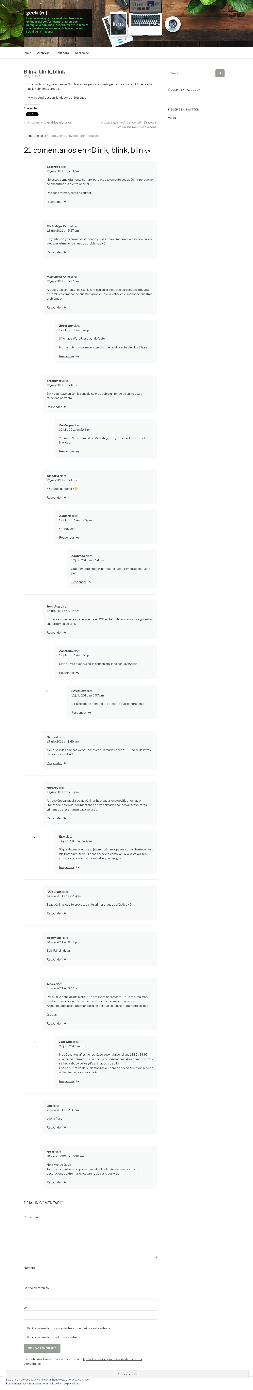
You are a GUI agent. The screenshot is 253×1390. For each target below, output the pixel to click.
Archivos (43, 53)
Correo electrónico (36, 1288)
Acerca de (82, 53)
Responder (54, 202)
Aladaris (53, 476)
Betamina (54, 938)
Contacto (62, 53)
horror (62, 136)
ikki (49, 1106)
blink (46, 136)
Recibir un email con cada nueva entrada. (54, 1337)
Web (27, 1308)
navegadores (77, 136)
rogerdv (52, 788)
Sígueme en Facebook (184, 89)
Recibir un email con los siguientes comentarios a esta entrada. (69, 1328)
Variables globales (48, 122)
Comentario (32, 1217)
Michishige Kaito (59, 226)
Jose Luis (65, 1042)
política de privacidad (67, 1383)
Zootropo (53, 167)
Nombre (29, 1268)
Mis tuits (173, 118)
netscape (93, 136)
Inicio (27, 53)
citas (54, 136)
